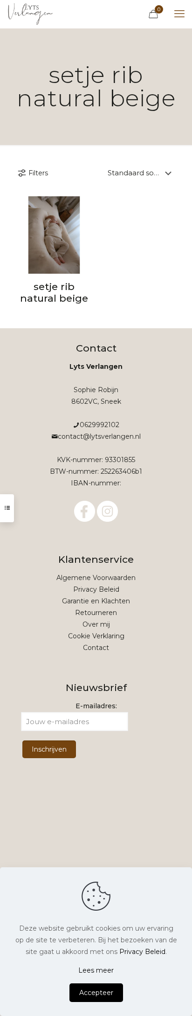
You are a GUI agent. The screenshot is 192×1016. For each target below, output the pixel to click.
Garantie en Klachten (96, 601)
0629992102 (99, 425)
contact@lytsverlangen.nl (99, 436)
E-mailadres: (96, 706)
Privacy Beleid (96, 589)
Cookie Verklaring (96, 636)
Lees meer (96, 970)
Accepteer (96, 992)
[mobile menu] (179, 14)
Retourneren (96, 612)
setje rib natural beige (54, 292)
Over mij (96, 624)
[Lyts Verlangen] (31, 14)
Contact (96, 647)
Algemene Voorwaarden (96, 578)
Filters (38, 173)
